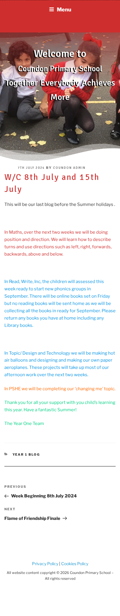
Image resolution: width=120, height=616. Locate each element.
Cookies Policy (74, 563)
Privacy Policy (45, 563)
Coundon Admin (69, 168)
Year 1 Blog (26, 454)
